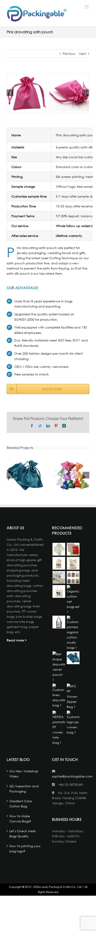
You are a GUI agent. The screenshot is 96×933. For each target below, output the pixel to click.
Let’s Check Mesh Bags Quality (22, 833)
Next (82, 53)
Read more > (17, 640)
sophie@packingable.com (72, 776)
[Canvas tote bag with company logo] (58, 622)
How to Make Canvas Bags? (20, 818)
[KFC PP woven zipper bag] (73, 696)
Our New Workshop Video (23, 773)
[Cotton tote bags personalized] (58, 591)
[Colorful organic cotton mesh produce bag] (73, 549)
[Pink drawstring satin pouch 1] (26, 93)
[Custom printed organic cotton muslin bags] (73, 633)
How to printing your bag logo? (24, 848)
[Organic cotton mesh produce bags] (73, 563)
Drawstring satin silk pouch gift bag (25, 475)
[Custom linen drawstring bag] (58, 695)
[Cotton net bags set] (73, 599)
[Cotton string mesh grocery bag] (58, 577)
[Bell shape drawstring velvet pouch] (58, 667)
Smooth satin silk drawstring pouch (71, 475)
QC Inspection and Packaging (24, 788)
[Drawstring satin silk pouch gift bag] (73, 658)
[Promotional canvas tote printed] (73, 577)
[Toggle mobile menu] (87, 6)
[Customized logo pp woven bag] (73, 722)
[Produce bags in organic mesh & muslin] (58, 549)
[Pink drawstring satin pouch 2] (69, 93)
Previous (69, 53)
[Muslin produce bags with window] (58, 563)
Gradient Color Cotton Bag (20, 803)
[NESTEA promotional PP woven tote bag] (58, 728)
